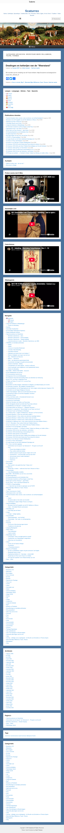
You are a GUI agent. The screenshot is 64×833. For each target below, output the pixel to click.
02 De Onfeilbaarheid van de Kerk (14, 372)
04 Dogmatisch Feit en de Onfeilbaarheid (16, 376)
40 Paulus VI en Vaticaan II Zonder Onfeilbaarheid (18, 142)
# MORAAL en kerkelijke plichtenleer (15, 342)
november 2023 (10, 669)
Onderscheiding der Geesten (13, 332)
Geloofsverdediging (10, 503)
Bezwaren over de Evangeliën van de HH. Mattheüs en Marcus (21, 119)
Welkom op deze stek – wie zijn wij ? (15, 163)
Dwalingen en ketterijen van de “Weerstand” (28, 65)
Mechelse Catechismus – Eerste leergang (18, 337)
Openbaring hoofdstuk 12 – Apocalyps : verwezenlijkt (21, 554)
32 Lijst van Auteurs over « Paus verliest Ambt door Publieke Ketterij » (23, 424)
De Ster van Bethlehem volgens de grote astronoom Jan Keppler (23, 550)
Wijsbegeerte (9, 641)
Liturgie (8, 512)
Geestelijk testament (13, 351)
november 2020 (10, 679)
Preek (7, 620)
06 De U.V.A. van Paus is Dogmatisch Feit (16, 379)
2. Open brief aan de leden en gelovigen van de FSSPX (21, 486)
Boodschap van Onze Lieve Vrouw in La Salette (19, 555)
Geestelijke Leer (10, 508)
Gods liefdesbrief (12, 531)
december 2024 (10, 665)
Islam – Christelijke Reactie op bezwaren (18, 507)
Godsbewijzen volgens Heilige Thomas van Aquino (20, 501)
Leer (7, 496)
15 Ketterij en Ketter (11, 395)
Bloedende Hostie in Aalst (14, 552)
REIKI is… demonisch (13, 358)
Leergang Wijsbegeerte (11, 527)
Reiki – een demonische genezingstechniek (18, 360)
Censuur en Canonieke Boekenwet (16, 348)
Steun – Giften (9, 559)
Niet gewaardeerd (10, 610)
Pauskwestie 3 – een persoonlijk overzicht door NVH (22, 454)
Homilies (8, 327)
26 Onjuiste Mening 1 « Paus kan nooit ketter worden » (19, 414)
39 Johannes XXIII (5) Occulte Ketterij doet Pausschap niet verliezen (23, 144)
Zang (7, 643)
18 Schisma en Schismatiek (13, 400)
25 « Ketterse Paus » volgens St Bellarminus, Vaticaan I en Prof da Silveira (24, 412)
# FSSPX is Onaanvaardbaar (13, 137)
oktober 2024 (9, 667)
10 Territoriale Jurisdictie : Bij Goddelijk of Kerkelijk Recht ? (20, 386)
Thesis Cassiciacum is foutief (13, 491)
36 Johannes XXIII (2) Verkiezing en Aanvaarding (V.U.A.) (20, 149)
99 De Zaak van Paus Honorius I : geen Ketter (17, 130)
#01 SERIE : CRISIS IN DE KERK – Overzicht (17, 370)
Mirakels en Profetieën (11, 548)
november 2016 (10, 699)
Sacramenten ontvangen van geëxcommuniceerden (20, 362)
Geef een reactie (35, 68)
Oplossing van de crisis (12, 611)
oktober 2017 (9, 688)
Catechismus (7, 735)
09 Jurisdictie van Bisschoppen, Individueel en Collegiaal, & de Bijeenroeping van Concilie (28, 384)
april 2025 (8, 664)
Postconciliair (9, 461)
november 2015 (10, 707)
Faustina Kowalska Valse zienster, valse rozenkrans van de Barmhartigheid (24, 118)
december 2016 (10, 697)
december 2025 (10, 660)
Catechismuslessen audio (16, 735)
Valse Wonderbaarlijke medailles (16, 472)
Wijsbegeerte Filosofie (31, 735)
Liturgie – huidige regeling (14, 514)
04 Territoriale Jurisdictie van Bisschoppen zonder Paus (19, 126)
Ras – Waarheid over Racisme (15, 356)
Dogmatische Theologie (12, 580)
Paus (9, 447)
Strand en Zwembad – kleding (15, 363)
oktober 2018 (9, 683)
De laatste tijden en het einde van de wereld (18, 500)
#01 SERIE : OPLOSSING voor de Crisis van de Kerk (19, 473)
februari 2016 (9, 704)
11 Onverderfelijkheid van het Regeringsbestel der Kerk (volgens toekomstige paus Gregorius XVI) (30, 388)
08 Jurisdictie (9, 383)
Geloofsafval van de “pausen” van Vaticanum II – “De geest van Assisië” (25, 445)
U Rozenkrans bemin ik (13, 547)
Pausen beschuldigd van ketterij (17, 449)
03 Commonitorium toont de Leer (14, 374)
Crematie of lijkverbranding (14, 349)
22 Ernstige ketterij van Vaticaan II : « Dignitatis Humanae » (20, 407)
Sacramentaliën (10, 470)
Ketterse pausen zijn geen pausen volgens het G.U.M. (23, 452)
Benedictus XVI (14, 458)
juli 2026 (8, 655)
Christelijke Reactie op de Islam (14, 123)
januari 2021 (9, 676)
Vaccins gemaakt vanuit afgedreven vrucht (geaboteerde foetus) (23, 367)
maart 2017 (9, 692)
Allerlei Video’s (9, 529)
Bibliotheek (9, 571)
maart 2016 (9, 702)
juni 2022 (8, 672)
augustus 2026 (9, 653)
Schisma (8, 627)
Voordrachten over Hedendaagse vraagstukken (19, 538)
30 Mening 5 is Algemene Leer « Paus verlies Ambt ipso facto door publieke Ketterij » (26, 421)
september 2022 (10, 671)
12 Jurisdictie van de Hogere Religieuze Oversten (18, 390)
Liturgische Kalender (11, 603)
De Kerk (8, 576)
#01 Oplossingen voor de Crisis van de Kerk (16, 135)
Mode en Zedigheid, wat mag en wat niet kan (19, 355)
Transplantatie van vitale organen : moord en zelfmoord (21, 365)
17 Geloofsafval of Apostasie (13, 398)
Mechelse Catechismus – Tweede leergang (18, 339)
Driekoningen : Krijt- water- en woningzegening (19, 519)
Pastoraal (8, 522)
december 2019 (10, 681)
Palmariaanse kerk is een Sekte (14, 128)
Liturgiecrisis (9, 466)
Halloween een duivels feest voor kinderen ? (18, 353)
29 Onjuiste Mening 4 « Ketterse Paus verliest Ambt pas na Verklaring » (23, 419)
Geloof (9, 498)
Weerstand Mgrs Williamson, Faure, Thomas (36, 82)
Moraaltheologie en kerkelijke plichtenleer (16, 608)
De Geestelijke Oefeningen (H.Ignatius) (15, 330)
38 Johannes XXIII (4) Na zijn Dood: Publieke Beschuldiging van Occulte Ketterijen (26, 146)
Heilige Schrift (9, 594)
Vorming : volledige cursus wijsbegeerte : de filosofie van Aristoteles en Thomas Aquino (27, 637)
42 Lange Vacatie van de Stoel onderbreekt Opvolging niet (20, 139)
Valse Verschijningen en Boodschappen (15, 632)
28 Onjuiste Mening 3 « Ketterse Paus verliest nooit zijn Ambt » (21, 417)
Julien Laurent (26, 68)
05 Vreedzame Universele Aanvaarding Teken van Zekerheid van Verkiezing (24, 377)
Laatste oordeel (12, 533)
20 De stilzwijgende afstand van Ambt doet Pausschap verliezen (21, 404)
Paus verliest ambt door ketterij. (17, 451)
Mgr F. (22, 82)
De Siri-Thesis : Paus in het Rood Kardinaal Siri (17, 482)
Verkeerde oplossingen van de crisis (15, 634)
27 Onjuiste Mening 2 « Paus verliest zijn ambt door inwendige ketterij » (23, 416)
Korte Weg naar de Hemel (14, 510)
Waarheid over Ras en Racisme (13, 121)
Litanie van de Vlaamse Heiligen (16, 543)
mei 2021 (8, 674)
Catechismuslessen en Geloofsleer (14, 334)
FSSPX (8, 583)
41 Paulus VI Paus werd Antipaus (14, 140)
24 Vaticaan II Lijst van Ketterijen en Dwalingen (17, 411)
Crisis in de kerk (16, 82)
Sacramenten (9, 625)
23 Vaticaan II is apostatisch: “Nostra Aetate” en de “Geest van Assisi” (23, 409)
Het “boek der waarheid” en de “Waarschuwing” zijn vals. (21, 557)
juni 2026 (8, 657)
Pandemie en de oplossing (14, 526)
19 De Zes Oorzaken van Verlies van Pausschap (18, 402)
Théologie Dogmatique (11, 629)
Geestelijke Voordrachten (12, 328)
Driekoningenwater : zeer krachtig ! (16, 517)
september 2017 (10, 690)
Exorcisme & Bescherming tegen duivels (18, 524)
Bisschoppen (9, 463)
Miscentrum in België (11, 165)
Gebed (7, 542)
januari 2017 (9, 695)
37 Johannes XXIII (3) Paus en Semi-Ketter (16, 147)
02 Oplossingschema (11, 133)
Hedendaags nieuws (11, 534)
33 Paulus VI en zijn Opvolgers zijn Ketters (16, 426)
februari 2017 (9, 693)
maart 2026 (9, 658)
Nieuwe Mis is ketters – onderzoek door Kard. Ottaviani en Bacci (23, 468)
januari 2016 (9, 706)
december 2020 (10, 678)
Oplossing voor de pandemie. (15, 540)
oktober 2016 (9, 700)
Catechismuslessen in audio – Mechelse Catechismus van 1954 (23, 341)
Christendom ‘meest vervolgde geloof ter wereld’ (19, 536)
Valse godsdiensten (11, 631)
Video (7, 636)
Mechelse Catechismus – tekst (15, 335)
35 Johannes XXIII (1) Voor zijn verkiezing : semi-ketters (20, 151)
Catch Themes (38, 830)
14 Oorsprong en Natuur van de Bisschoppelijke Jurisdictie (20, 393)
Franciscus (12, 459)
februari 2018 (9, 686)
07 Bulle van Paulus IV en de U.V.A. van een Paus (18, 381)
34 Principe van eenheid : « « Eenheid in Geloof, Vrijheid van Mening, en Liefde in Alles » (27, 153)
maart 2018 (9, 685)
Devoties (8, 521)
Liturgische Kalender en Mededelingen (15, 125)
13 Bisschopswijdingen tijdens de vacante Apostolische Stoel (21, 391)
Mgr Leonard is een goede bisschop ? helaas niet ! (20, 465)
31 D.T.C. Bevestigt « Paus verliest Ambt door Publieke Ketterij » (22, 423)
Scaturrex (32, 11)
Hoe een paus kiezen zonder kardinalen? (20, 456)
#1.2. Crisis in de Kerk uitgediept (14, 444)
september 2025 (10, 662)
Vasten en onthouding (13, 325)
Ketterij (8, 596)
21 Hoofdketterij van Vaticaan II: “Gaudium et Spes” (18, 405)
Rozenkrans (11, 545)
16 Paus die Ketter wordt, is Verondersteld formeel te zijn (20, 397)
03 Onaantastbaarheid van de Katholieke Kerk (17, 132)
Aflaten (10, 344)
